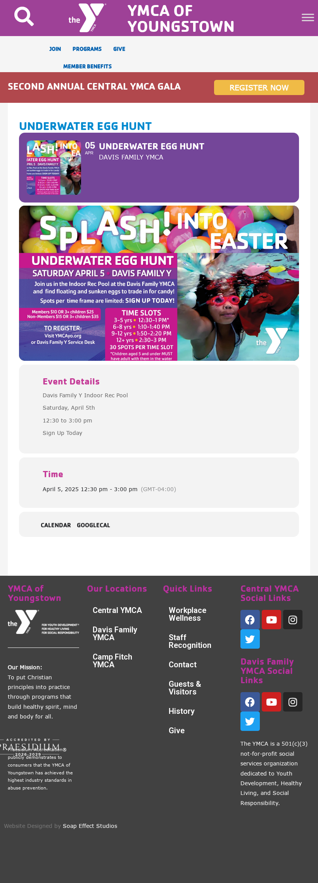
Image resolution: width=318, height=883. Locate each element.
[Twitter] (250, 639)
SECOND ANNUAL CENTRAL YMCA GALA (94, 86)
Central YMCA (117, 610)
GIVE (119, 48)
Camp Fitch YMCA (112, 660)
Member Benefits (87, 66)
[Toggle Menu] (308, 17)
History (182, 711)
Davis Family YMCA (115, 633)
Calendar (56, 525)
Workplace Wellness (187, 614)
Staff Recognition (190, 641)
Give (177, 730)
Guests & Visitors (185, 687)
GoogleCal (93, 525)
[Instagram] (292, 619)
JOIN (55, 48)
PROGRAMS (87, 48)
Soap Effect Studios (90, 825)
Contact (183, 664)
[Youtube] (271, 619)
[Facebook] (250, 619)
